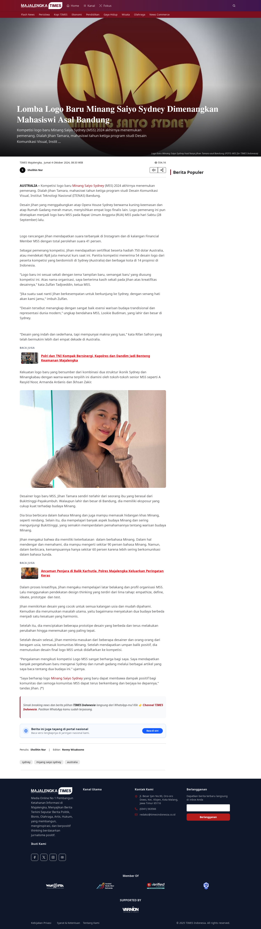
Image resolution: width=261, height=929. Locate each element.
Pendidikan (92, 14)
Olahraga (139, 14)
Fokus (108, 6)
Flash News (28, 14)
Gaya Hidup (111, 14)
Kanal (91, 6)
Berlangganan (208, 817)
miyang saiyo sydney (48, 762)
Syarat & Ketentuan (68, 923)
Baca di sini (152, 730)
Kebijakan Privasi (41, 923)
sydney (26, 762)
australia (72, 762)
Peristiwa (44, 14)
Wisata (126, 14)
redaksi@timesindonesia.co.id (157, 814)
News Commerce (159, 14)
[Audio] (154, 170)
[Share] (162, 170)
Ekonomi (77, 14)
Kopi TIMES (60, 14)
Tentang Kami (91, 923)
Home (75, 6)
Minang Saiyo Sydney (88, 185)
